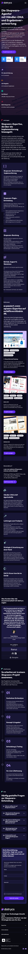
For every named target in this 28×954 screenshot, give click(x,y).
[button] (25, 3)
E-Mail (5, 875)
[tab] (14, 645)
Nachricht (6, 882)
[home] (7, 3)
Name (5, 869)
